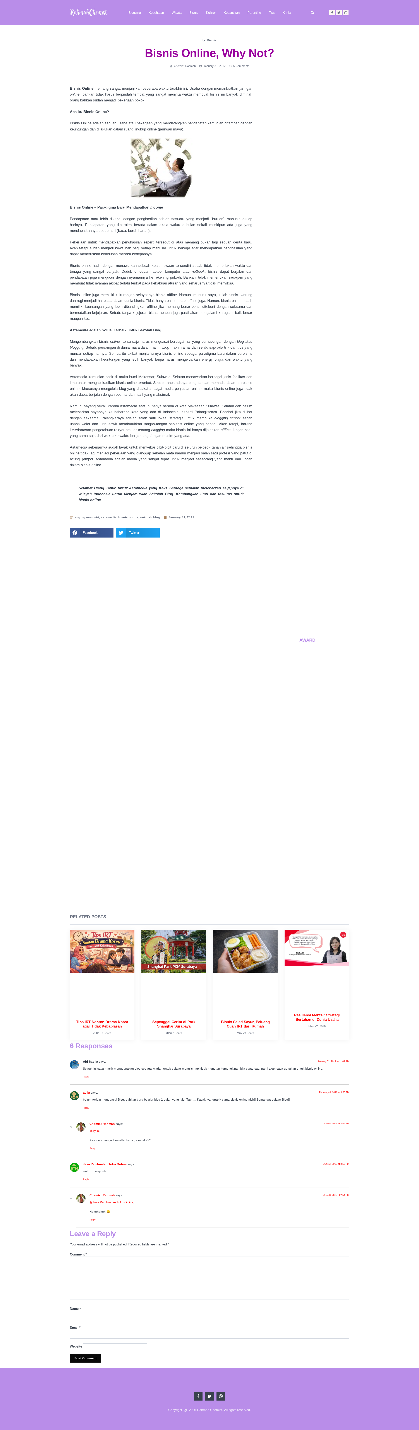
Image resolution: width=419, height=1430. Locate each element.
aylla (86, 1092)
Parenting (254, 12)
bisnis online (128, 517)
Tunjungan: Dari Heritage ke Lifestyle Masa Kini (318, 611)
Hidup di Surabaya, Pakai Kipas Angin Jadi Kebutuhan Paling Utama (319, 577)
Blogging (135, 12)
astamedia (109, 517)
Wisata (177, 12)
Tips (272, 12)
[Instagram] (346, 12)
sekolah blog (150, 517)
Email (75, 1327)
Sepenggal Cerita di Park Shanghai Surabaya (316, 469)
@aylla (94, 1130)
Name (75, 1308)
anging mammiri (87, 517)
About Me (307, 191)
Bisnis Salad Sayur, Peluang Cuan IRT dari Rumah (319, 505)
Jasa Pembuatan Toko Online (105, 1164)
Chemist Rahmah (102, 1123)
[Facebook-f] (332, 12)
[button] (312, 13)
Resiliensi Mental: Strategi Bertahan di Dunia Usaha (317, 541)
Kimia (287, 12)
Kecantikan (232, 12)
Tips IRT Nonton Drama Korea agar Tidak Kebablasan (320, 433)
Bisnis (193, 12)
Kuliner (211, 12)
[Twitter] (339, 12)
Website (76, 1346)
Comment (78, 1254)
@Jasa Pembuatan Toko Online (111, 1202)
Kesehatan (156, 12)
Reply (86, 1076)
